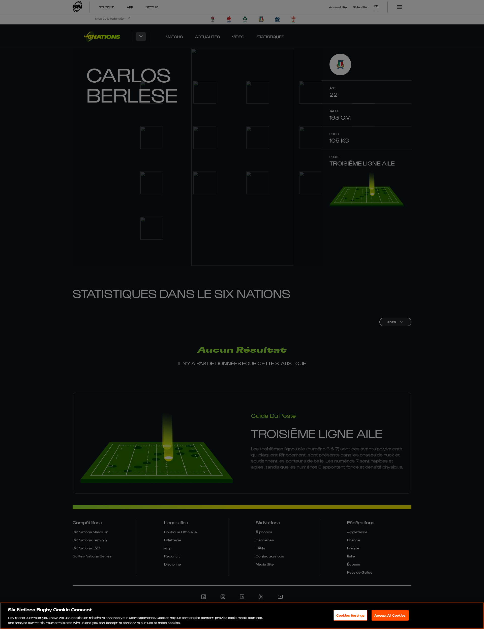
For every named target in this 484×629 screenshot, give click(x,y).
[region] (242, 615)
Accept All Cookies (390, 615)
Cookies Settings (350, 615)
